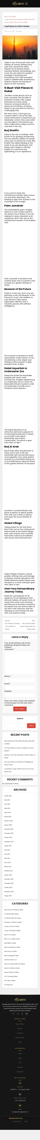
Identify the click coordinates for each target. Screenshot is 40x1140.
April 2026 (7, 812)
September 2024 (9, 891)
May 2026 (7, 808)
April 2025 (7, 862)
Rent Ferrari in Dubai (10, 951)
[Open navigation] (26, 4)
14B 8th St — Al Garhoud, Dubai (20, 1089)
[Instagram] (18, 1013)
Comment (9, 649)
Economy (20, 1067)
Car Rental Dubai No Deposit (12, 918)
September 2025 (9, 841)
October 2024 (8, 887)
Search (20, 718)
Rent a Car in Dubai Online (12, 939)
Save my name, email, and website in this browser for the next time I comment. (19, 703)
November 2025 (8, 833)
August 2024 (8, 896)
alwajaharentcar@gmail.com (20, 1112)
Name (7, 676)
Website (7, 691)
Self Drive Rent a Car (10, 959)
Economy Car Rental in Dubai (12, 922)
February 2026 (8, 821)
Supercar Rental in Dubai (11, 972)
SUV (20, 1062)
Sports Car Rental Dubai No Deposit (14, 964)
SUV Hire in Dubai (9, 980)
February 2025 (8, 871)
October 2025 (8, 837)
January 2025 (8, 875)
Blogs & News (20, 1024)
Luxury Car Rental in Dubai (12, 930)
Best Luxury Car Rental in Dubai (13, 909)
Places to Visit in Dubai (20, 22)
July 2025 (7, 850)
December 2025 (8, 829)
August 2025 (8, 846)
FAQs (20, 1042)
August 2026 (8, 796)
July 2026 (7, 800)
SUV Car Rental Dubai (10, 976)
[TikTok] (22, 1013)
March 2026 (7, 816)
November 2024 (8, 883)
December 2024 (8, 879)
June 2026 (7, 804)
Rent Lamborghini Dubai (11, 955)
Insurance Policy (20, 1037)
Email (7, 684)
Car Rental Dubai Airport (11, 914)
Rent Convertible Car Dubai (12, 947)
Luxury (20, 1053)
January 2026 (8, 825)
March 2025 (7, 866)
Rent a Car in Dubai (10, 16)
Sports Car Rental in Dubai (12, 968)
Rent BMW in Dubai (10, 943)
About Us (20, 1028)
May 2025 (7, 858)
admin (20, 31)
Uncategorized (8, 984)
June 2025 (7, 854)
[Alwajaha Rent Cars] (18, 3)
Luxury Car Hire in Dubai (11, 926)
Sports (20, 1058)
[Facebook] (13, 1013)
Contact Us (20, 1033)
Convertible (20, 1071)
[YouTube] (27, 1013)
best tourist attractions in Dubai (19, 19)
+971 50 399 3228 (20, 1100)
